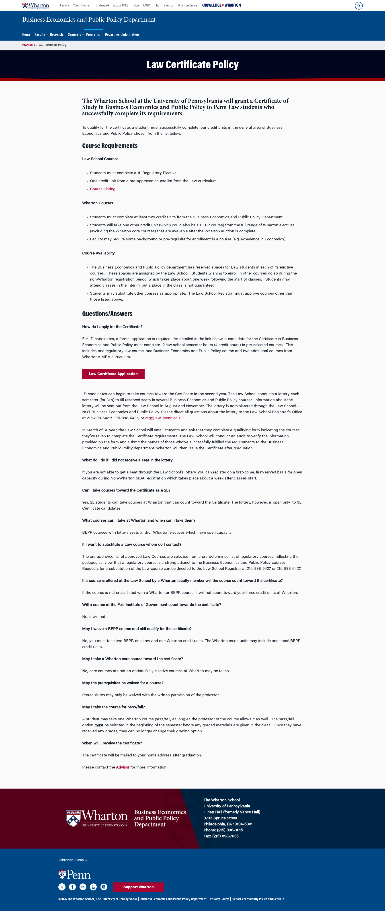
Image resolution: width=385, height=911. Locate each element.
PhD (157, 5)
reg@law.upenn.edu (162, 418)
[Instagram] (103, 887)
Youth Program (82, 5)
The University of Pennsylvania (116, 899)
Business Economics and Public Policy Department (173, 899)
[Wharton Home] (35, 5)
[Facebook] (72, 887)
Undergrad (102, 5)
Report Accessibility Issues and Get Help (258, 899)
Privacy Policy (219, 899)
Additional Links (71, 860)
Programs (93, 35)
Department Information (122, 35)
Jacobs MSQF (121, 5)
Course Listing (102, 189)
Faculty (64, 5)
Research (56, 35)
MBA (136, 5)
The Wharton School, (81, 899)
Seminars (74, 35)
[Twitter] (62, 887)
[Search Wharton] (359, 6)
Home (26, 35)
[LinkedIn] (82, 887)
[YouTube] (93, 887)
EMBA (146, 5)
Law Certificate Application (113, 374)
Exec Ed (169, 5)
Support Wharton (138, 887)
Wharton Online (187, 5)
